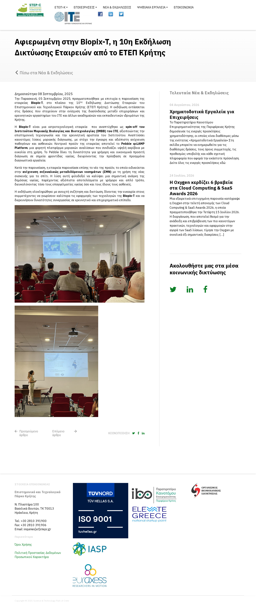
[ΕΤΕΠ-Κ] (30, 15)
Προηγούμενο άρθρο (28, 433)
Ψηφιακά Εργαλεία (151, 7)
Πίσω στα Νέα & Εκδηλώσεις (46, 72)
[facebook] (100, 14)
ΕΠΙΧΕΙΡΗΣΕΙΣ (84, 7)
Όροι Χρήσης (23, 544)
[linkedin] (111, 14)
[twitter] (121, 14)
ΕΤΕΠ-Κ (60, 7)
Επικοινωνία (184, 7)
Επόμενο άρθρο (58, 433)
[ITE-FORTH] (73, 18)
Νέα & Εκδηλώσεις (117, 7)
